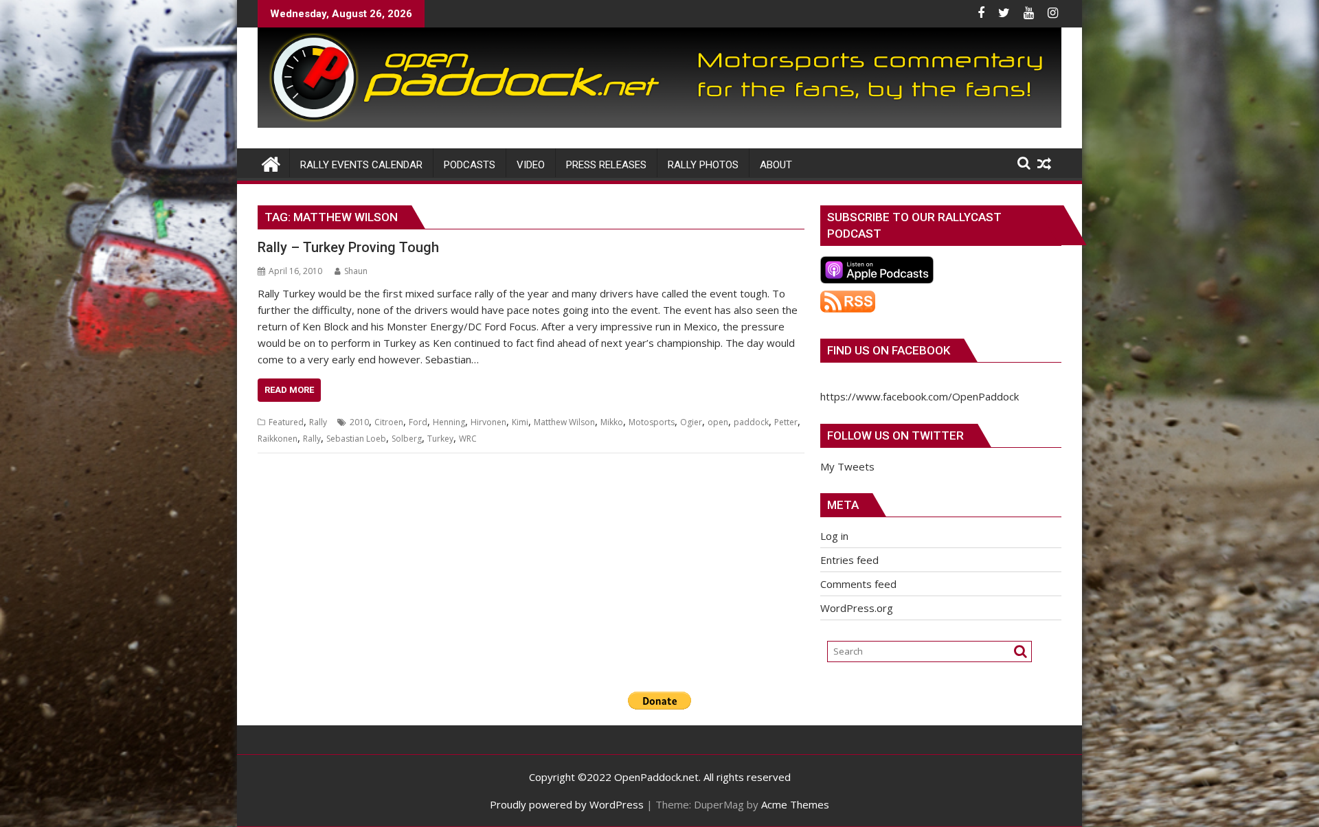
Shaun (356, 271)
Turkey (440, 438)
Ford (418, 422)
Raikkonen (277, 438)
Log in (834, 536)
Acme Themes (795, 804)
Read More (289, 390)
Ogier (691, 422)
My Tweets (847, 466)
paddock (751, 422)
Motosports (652, 422)
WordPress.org (856, 608)
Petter (786, 422)
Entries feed (849, 560)
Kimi (520, 422)
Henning (449, 422)
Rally (318, 422)
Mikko (611, 422)
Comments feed (858, 584)
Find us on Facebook (888, 350)
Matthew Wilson (564, 422)
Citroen (388, 422)
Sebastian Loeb (356, 438)
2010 (359, 422)
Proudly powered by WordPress (567, 804)
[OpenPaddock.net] (659, 124)
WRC (468, 438)
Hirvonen (488, 422)
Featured (286, 422)
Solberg (407, 438)
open (718, 422)
